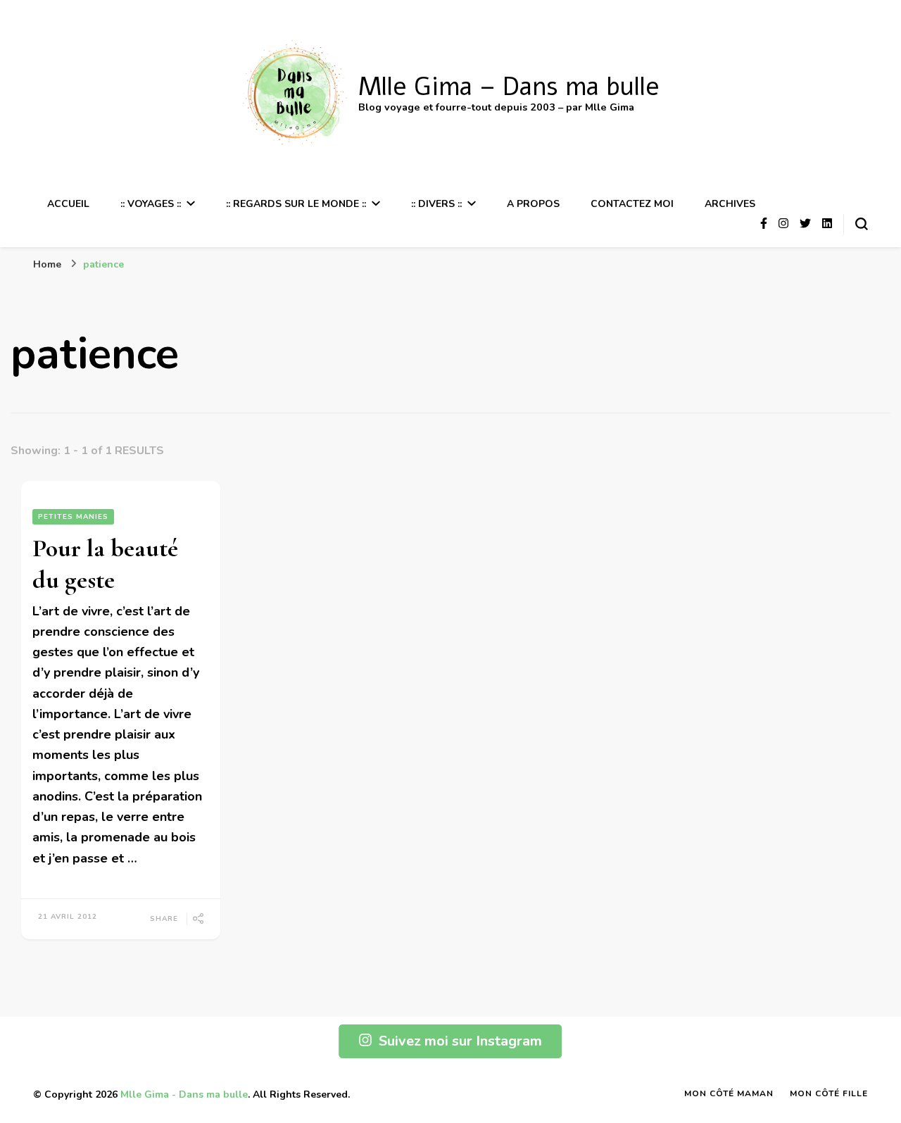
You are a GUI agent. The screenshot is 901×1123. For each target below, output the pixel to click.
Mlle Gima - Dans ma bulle (184, 1094)
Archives (730, 204)
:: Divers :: (436, 204)
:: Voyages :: (150, 204)
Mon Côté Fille (829, 1093)
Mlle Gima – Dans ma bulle (509, 87)
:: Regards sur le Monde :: (296, 204)
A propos (533, 204)
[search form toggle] (861, 224)
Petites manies (73, 517)
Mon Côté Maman (729, 1093)
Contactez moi (632, 204)
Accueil (68, 204)
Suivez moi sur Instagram (460, 1040)
